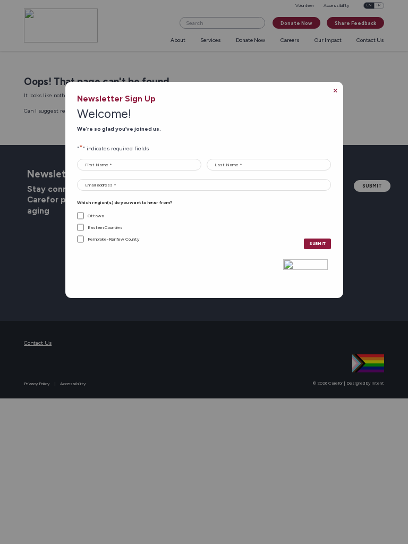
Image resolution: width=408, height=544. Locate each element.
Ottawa (96, 215)
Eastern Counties (105, 227)
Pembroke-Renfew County (113, 239)
